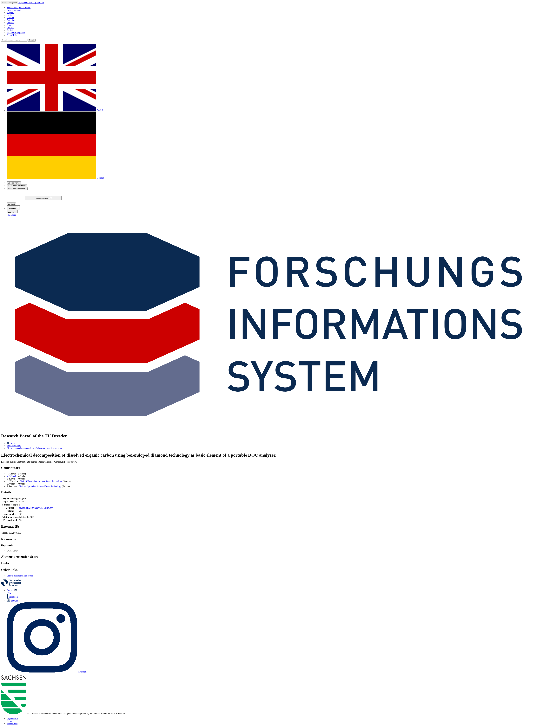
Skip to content (25, 2)
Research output (42, 199)
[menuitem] (271, 7)
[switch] (14, 182)
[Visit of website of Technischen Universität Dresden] (13, 585)
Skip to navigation (9, 3)
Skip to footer (38, 2)
